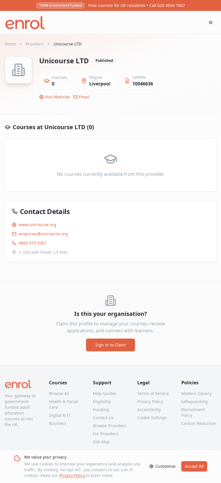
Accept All (194, 466)
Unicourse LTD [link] (67, 44)
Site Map (101, 441)
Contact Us (103, 417)
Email (84, 97)
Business (57, 423)
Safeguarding (194, 401)
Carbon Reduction (198, 423)
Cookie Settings (152, 417)
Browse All (59, 393)
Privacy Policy (72, 475)
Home (10, 44)
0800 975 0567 (32, 243)
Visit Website (57, 97)
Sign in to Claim (110, 345)
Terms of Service (153, 393)
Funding (101, 409)
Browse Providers (109, 425)
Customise (165, 466)
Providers (35, 44)
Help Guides (105, 393)
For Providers (105, 433)
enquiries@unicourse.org (43, 233)
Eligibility (102, 401)
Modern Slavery (196, 393)
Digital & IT (60, 415)
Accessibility (149, 409)
